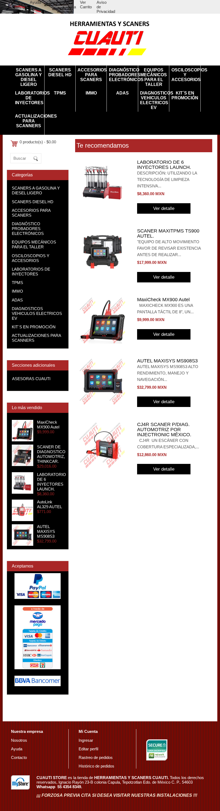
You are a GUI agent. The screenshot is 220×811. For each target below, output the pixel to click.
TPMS (60, 93)
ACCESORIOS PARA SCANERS (91, 75)
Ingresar (86, 740)
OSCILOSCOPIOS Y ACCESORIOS (185, 75)
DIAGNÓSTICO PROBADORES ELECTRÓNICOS (122, 75)
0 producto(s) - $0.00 (38, 142)
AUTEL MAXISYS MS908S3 (46, 531)
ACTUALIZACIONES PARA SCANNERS (28, 121)
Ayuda (35, 2)
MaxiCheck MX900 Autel (48, 424)
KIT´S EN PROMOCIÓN (184, 95)
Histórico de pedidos (96, 766)
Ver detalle (163, 208)
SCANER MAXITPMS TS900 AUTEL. (168, 233)
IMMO (91, 93)
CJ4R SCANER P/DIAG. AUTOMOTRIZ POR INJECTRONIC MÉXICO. (164, 429)
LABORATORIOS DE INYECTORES (28, 98)
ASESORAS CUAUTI (31, 378)
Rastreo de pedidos (96, 757)
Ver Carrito (86, 4)
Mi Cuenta (69, 4)
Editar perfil (88, 749)
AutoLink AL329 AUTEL (49, 504)
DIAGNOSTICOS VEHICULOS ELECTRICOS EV (153, 100)
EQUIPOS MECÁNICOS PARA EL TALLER (153, 77)
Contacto (55, 2)
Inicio (17, 2)
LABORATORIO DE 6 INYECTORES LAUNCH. (51, 481)
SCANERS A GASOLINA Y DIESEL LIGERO (28, 77)
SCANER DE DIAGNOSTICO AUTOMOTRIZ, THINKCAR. (51, 454)
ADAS (122, 93)
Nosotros (19, 740)
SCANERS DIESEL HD (60, 72)
